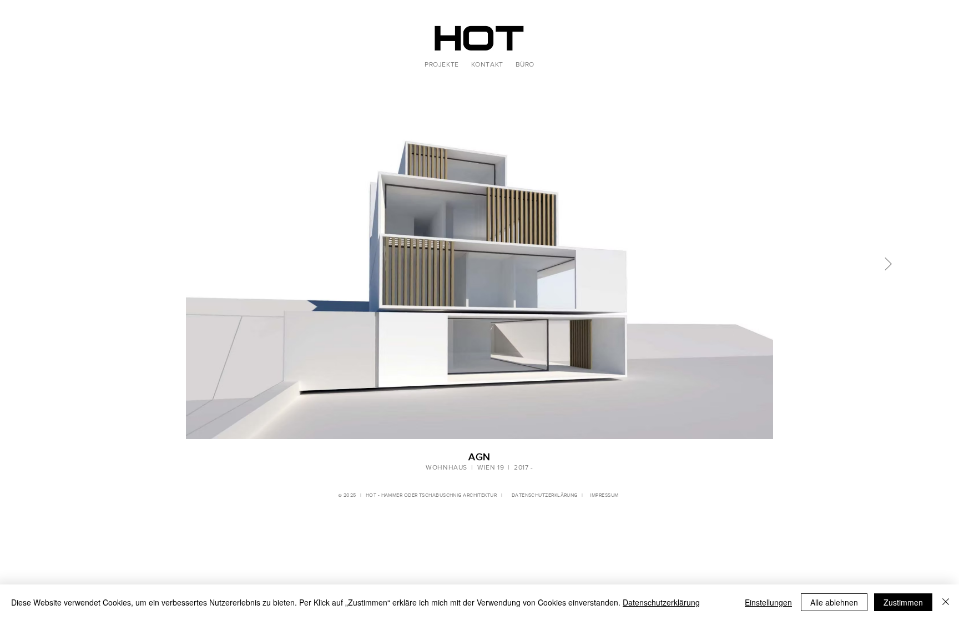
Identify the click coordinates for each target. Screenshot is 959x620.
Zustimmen (903, 602)
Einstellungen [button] (768, 602)
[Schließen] (945, 602)
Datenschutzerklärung (661, 602)
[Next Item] (888, 264)
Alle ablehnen (834, 602)
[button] (441, 64)
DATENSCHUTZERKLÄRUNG (542, 495)
